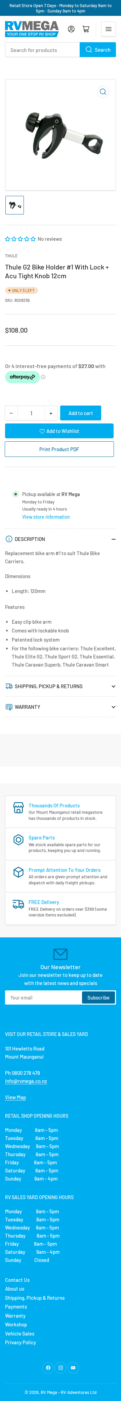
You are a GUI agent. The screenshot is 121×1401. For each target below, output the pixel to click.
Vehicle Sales (19, 1333)
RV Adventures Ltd (78, 1392)
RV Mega (49, 1392)
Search (103, 50)
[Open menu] (108, 29)
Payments (16, 1306)
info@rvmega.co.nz (26, 1081)
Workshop (16, 1324)
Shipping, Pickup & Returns (35, 1298)
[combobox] (60, 49)
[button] (21, 239)
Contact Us (17, 1280)
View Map (15, 1097)
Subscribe (98, 997)
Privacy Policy (20, 1342)
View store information (46, 517)
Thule (11, 255)
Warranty (15, 1316)
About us (14, 1289)
